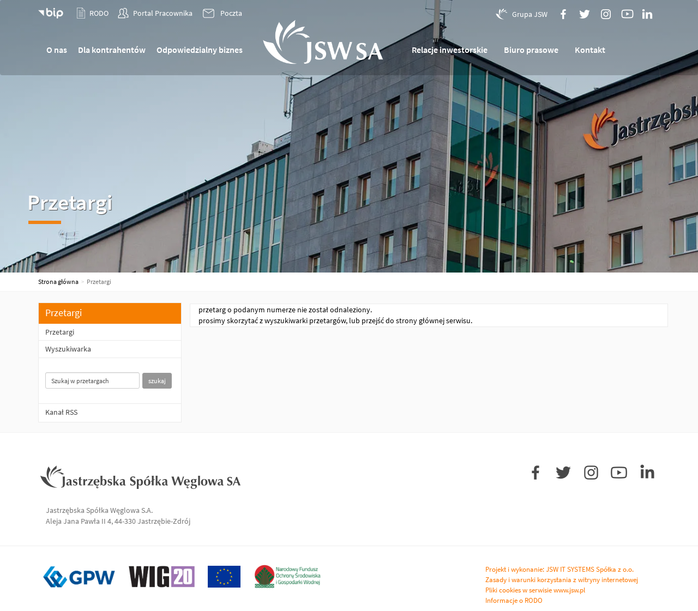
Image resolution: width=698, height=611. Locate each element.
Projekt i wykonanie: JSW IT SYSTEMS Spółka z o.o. (559, 569)
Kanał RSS (61, 412)
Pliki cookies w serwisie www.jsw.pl (535, 590)
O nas (56, 49)
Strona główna (58, 281)
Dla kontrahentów (112, 49)
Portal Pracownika (162, 13)
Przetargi (59, 332)
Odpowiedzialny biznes (200, 49)
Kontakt (590, 49)
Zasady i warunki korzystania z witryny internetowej (561, 579)
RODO (99, 13)
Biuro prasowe (531, 49)
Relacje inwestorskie (450, 49)
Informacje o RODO (514, 600)
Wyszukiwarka (68, 349)
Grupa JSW (529, 14)
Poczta (231, 13)
